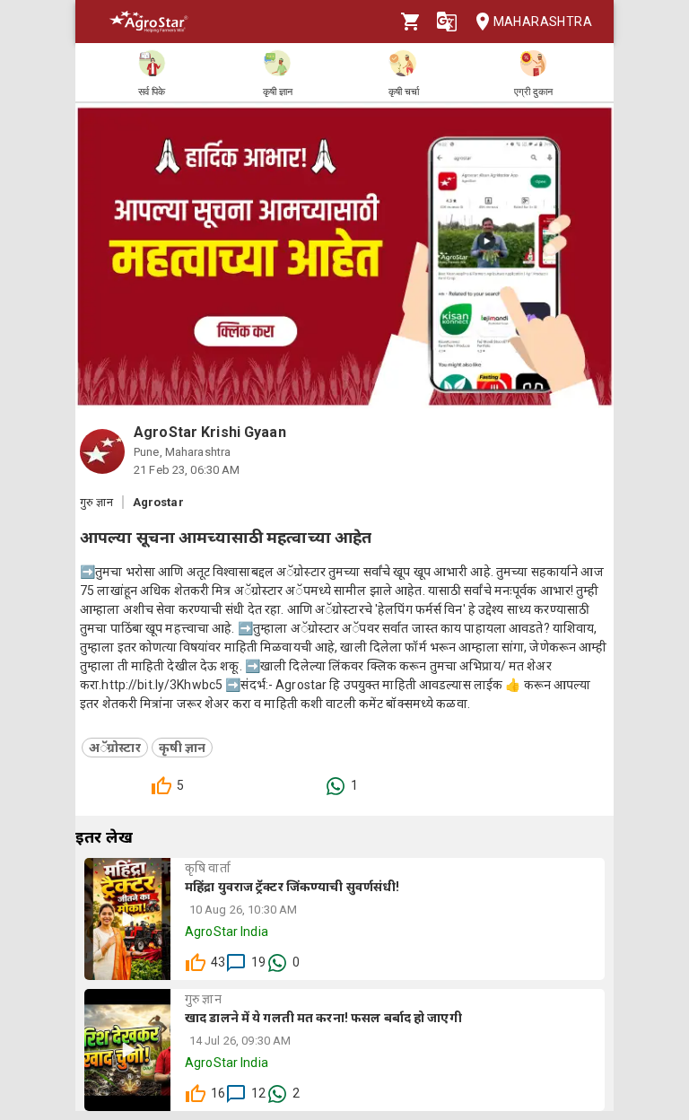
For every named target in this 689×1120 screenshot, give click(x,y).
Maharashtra (542, 21)
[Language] (447, 21)
